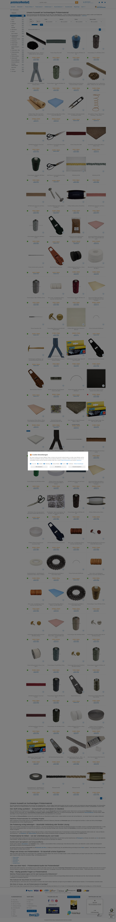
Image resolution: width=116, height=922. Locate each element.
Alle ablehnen (58, 466)
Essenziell (34, 463)
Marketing (48, 463)
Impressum (79, 460)
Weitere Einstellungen (78, 463)
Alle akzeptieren (39, 466)
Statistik (41, 463)
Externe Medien (56, 463)
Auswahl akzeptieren (77, 466)
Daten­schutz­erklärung (65, 460)
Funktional (71, 463)
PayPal (64, 463)
